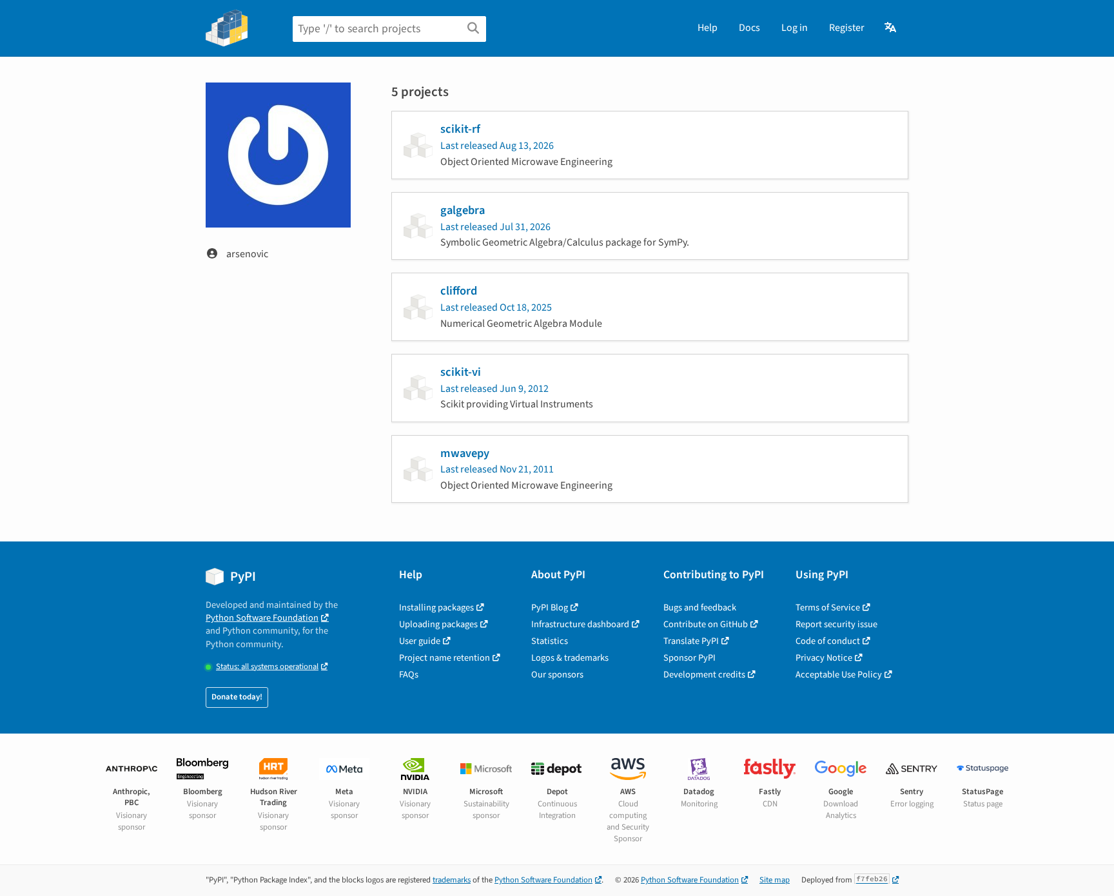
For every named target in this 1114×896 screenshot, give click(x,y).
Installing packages (436, 607)
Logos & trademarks (570, 658)
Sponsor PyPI (689, 658)
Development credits (704, 674)
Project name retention (444, 658)
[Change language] (891, 27)
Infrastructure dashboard (580, 624)
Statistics (549, 641)
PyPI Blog (549, 607)
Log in (794, 28)
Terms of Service (828, 607)
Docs (749, 28)
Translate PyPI (691, 641)
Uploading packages (438, 624)
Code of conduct (828, 641)
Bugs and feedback (699, 607)
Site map (774, 880)
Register (847, 28)
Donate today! (236, 697)
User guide (419, 641)
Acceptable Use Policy (839, 674)
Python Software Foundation (262, 618)
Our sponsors (557, 674)
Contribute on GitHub (705, 624)
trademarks (452, 880)
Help (708, 28)
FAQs (408, 674)
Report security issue (836, 624)
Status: (267, 666)
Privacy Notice (824, 658)
